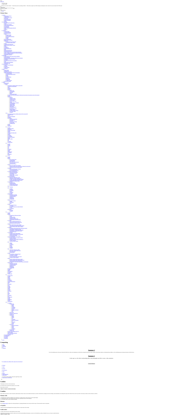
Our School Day (6, 26)
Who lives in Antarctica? (13, 169)
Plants (11, 93)
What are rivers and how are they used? (16, 222)
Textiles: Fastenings (13, 240)
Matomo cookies (5, 403)
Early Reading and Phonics (10, 36)
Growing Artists (12, 182)
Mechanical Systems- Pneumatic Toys (15, 178)
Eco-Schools (6, 336)
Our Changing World (13, 159)
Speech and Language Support (10, 74)
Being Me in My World (13, 263)
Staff (8, 87)
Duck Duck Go (4, 370)
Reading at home (8, 34)
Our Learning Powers (7, 33)
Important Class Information (12, 86)
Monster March (12, 104)
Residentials (6, 338)
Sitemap (3, 373)
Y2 (6, 143)
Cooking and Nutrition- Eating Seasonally (16, 180)
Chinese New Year (13, 99)
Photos (9, 125)
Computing (9, 152)
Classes (9, 127)
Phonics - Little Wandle (11, 130)
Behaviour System (11, 128)
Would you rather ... (13, 98)
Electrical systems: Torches (14, 241)
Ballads (11, 201)
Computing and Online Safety (8, 44)
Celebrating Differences (13, 195)
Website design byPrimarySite (7, 377)
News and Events (5, 64)
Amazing (11, 97)
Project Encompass (7, 57)
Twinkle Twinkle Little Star (14, 110)
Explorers (3, 365)
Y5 (6, 274)
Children (3, 82)
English (7, 76)
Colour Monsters (12, 103)
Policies (5, 23)
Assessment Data (6, 31)
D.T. (8, 292)
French (9, 204)
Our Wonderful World (13, 94)
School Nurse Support (7, 81)
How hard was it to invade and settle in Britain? (17, 225)
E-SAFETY (6, 59)
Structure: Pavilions (13, 238)
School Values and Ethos (8, 24)
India (10, 203)
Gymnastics (11, 190)
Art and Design (6, 47)
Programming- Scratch (13, 173)
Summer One (12, 329)
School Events (10, 142)
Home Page (2, 1)
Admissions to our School (8, 17)
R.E (8, 186)
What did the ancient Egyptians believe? (16, 167)
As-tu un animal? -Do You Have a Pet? (16, 256)
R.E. (8, 296)
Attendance (6, 68)
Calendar (5, 65)
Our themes (9, 89)
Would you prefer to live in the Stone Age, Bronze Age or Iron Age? (20, 166)
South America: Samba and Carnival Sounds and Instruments (19, 261)
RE (8, 139)
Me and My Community (13, 119)
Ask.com (3, 368)
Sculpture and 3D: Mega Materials (15, 233)
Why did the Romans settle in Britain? (15, 224)
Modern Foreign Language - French (9, 45)
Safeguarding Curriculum (8, 54)
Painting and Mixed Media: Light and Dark (16, 234)
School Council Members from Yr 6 (13, 331)
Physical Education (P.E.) (8, 51)
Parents (3, 69)
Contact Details (6, 16)
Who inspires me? (12, 251)
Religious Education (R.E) (8, 50)
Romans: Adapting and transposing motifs (16, 259)
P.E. (8, 283)
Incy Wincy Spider (13, 111)
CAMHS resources (9, 80)
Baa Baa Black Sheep (13, 108)
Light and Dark (12, 91)
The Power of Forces (13, 163)
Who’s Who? (6, 18)
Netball (11, 243)
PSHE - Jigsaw (10, 138)
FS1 (6, 84)
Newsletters (6, 66)
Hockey (11, 242)
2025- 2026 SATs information (12, 333)
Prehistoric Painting (13, 183)
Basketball (11, 189)
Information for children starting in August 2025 (15, 85)
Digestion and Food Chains (14, 218)
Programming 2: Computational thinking (16, 230)
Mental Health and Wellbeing (8, 62)
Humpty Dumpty (12, 109)
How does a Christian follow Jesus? (15, 250)
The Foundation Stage (7, 39)
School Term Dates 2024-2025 (8, 25)
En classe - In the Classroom (14, 257)
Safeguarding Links (7, 63)
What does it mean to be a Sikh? (15, 249)
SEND (9, 300)
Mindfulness (8, 78)
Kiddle (3, 371)
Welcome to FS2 (10, 114)
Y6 (6, 302)
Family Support (6, 70)
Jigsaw (9, 285)
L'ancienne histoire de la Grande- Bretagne (16, 206)
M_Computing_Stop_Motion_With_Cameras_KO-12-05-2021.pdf (12, 361)
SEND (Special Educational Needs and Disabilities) (12, 72)
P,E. (12, 311)
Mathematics (6, 40)
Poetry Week (12, 312)
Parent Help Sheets (9, 73)
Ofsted (5, 28)
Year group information (11, 116)
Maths (7, 75)
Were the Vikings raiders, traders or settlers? (16, 226)
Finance (5, 21)
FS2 (6, 113)
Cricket (11, 246)
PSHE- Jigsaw (10, 193)
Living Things (12, 122)
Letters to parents (6, 67)
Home (3, 344)
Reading (7, 37)
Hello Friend (12, 106)
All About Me (12, 90)
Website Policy (4, 375)
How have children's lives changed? (15, 165)
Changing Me (12, 267)
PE (8, 140)
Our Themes (10, 118)
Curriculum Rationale (7, 32)
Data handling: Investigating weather (15, 229)
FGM (5, 61)
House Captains (10, 332)
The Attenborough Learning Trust (9, 22)
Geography (9, 135)
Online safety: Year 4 (13, 231)
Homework (9, 96)
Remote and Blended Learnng (8, 53)
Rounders (11, 247)
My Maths (11, 210)
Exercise (7, 77)
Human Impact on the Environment (15, 219)
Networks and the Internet (14, 172)
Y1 (6, 126)
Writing (7, 38)
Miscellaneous (10, 301)
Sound (11, 216)
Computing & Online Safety (12, 132)
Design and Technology (7, 48)
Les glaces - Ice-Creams (13, 255)
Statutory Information (7, 20)
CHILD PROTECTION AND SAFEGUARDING (12, 56)
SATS (9, 155)
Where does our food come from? (15, 223)
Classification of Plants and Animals (15, 215)
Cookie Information (5, 374)
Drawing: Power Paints (13, 235)
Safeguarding (4, 55)
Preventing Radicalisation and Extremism (10, 60)
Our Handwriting (6, 335)
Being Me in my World (13, 194)
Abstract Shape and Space (14, 184)
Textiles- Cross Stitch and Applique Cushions (17, 179)
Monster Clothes (12, 105)
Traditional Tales (12, 123)
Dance (11, 191)
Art (8, 147)
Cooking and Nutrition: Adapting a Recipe (16, 237)
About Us (3, 15)
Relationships (12, 198)
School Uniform (6, 27)
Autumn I (11, 112)
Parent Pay (5, 29)
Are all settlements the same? (14, 170)
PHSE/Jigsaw (10, 151)
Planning (9, 88)
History (9, 134)
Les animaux (12, 208)
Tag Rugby (11, 192)
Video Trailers (12, 174)
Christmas (9, 141)
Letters (9, 124)
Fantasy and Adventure (13, 121)
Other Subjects (10, 271)
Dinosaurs (11, 92)
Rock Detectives (12, 161)
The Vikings (12, 202)
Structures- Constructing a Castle (15, 177)
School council (10, 275)
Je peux (11, 207)
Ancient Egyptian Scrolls (13, 185)
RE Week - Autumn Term (14, 313)
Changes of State (12, 217)
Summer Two (12, 330)
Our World (11, 120)
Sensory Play (8, 79)
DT (8, 148)
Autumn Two (12, 314)
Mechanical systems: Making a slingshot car (16, 239)
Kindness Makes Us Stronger (14, 102)
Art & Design (10, 136)
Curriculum (4, 30)
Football (11, 188)
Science (5, 43)
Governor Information (7, 19)
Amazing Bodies (12, 160)
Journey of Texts (8, 35)
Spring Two (11, 324)
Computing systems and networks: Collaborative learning (18, 228)
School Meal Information (8, 71)
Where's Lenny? (12, 100)
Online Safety (12, 175)
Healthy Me (11, 197)
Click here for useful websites (10, 42)
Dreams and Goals (12, 196)
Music (5, 49)
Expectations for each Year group (11, 41)
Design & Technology (11, 137)
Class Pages (6, 83)
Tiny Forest (6, 337)
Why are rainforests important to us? (15, 221)
